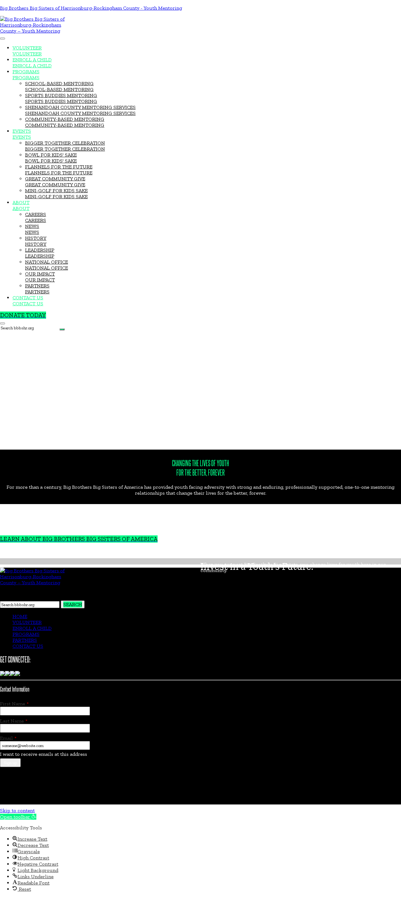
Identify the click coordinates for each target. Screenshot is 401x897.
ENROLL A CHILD (32, 60)
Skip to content (17, 810)
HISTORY (35, 238)
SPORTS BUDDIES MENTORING (61, 95)
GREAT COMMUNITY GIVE (55, 179)
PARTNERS (37, 286)
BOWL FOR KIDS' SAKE (51, 155)
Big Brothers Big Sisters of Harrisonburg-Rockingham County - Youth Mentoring (91, 8)
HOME (20, 616)
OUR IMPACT (40, 274)
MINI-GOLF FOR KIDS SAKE (56, 190)
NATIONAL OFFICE (46, 262)
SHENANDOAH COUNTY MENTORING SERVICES (80, 107)
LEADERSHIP (39, 250)
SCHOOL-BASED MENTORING (59, 83)
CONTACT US (28, 298)
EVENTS (22, 131)
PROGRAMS (26, 72)
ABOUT (21, 202)
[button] (18, 817)
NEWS (32, 226)
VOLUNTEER (27, 48)
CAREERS (35, 214)
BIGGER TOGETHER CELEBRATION (65, 143)
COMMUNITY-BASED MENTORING (64, 119)
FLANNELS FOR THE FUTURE (58, 167)
